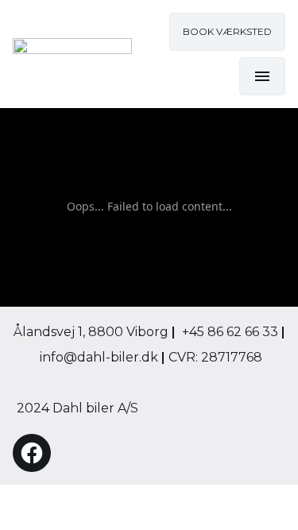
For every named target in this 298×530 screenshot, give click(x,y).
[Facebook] (32, 453)
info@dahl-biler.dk (100, 357)
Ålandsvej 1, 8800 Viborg (95, 331)
